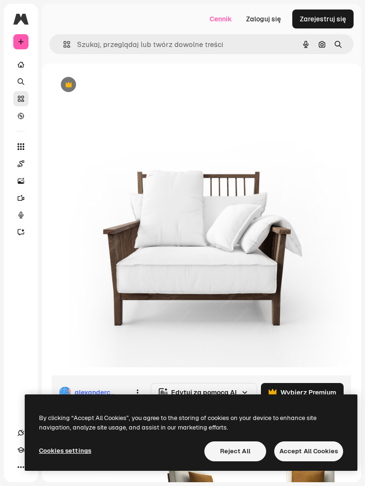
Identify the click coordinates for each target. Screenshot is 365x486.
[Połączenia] (21, 432)
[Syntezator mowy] (21, 215)
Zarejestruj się (323, 19)
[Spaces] (21, 163)
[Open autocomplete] (63, 44)
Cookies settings (65, 451)
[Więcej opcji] (137, 392)
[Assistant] (21, 232)
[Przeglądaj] (21, 115)
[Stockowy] (21, 98)
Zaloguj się (263, 19)
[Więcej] (21, 467)
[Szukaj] (21, 81)
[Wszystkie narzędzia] (21, 146)
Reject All (235, 451)
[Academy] (21, 450)
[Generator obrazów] (21, 180)
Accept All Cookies (308, 451)
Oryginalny (117, 85)
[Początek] (21, 64)
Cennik (221, 19)
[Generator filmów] (21, 198)
